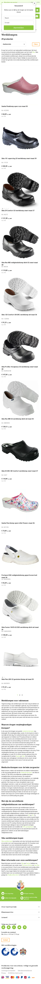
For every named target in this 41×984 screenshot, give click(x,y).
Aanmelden (19, 27)
